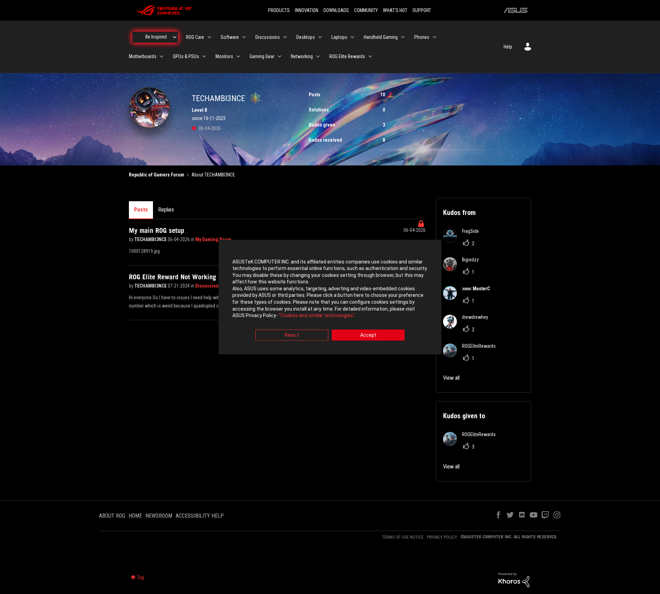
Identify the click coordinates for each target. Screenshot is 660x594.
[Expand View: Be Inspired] (174, 37)
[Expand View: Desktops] (320, 37)
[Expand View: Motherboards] (161, 56)
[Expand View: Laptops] (352, 37)
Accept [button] (368, 335)
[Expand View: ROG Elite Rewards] (370, 56)
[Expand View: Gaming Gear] (279, 56)
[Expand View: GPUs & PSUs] (204, 56)
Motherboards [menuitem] (142, 56)
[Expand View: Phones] (434, 37)
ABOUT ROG (112, 515)
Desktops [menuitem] (305, 37)
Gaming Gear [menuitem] (262, 56)
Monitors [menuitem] (224, 56)
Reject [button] (292, 335)
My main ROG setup (156, 230)
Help (508, 47)
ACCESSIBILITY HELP (200, 515)
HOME (135, 515)
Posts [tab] (141, 209)
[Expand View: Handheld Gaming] (402, 37)
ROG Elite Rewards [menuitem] (347, 56)
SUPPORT (421, 10)
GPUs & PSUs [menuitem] (186, 56)
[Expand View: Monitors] (238, 56)
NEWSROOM (158, 515)
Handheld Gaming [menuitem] (381, 37)
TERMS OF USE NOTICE (403, 537)
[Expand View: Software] (244, 37)
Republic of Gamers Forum (156, 174)
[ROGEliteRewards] (472, 355)
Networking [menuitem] (302, 56)
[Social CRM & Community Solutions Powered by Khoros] (513, 579)
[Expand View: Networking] (318, 56)
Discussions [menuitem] (267, 37)
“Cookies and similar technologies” (317, 315)
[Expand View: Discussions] (285, 37)
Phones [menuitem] (421, 37)
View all (451, 378)
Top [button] (140, 577)
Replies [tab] (166, 209)
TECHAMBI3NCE (151, 239)
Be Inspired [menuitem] (156, 37)
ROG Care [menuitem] (195, 37)
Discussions (208, 286)
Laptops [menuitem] (339, 37)
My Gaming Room (213, 239)
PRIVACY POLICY (442, 537)
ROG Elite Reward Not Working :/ (175, 277)
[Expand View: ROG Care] (209, 37)
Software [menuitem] (230, 37)
